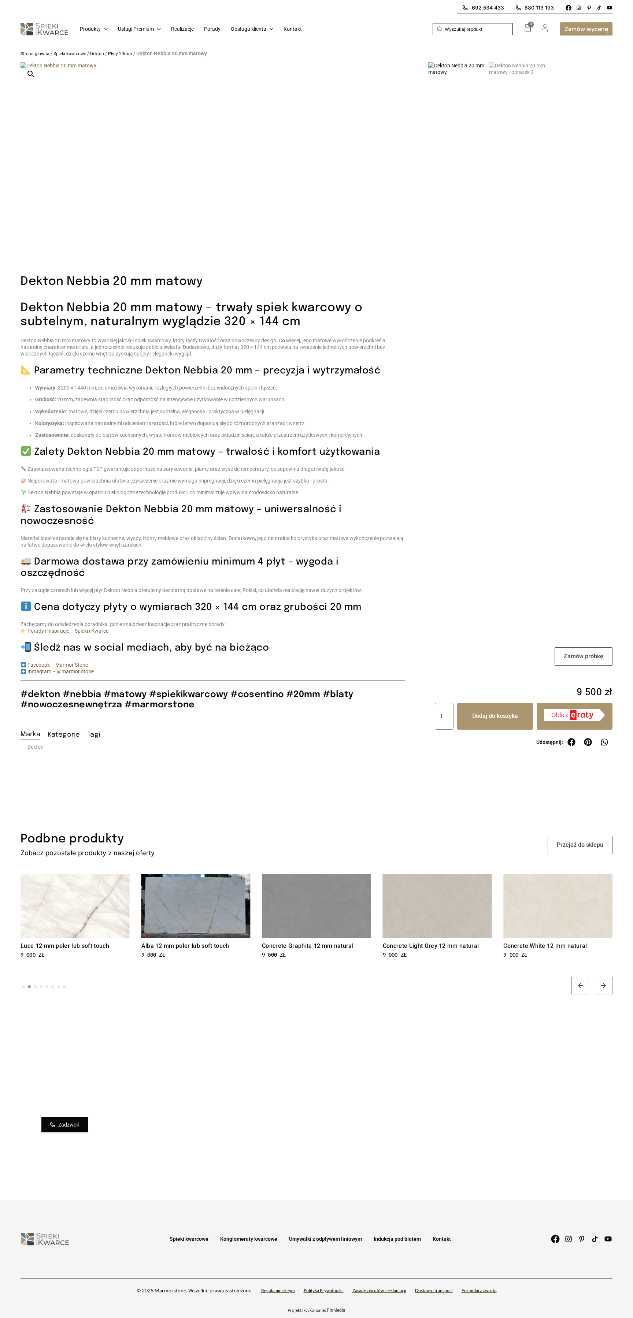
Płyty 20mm (120, 53)
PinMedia (336, 1310)
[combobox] (473, 29)
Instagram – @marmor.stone (60, 671)
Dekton (97, 53)
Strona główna (35, 53)
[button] (30, 74)
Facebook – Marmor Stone (57, 665)
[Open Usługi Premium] (159, 29)
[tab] (30, 735)
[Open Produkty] (106, 29)
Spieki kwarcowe (69, 53)
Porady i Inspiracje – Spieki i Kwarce (67, 631)
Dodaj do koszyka (495, 715)
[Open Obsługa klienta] (271, 29)
